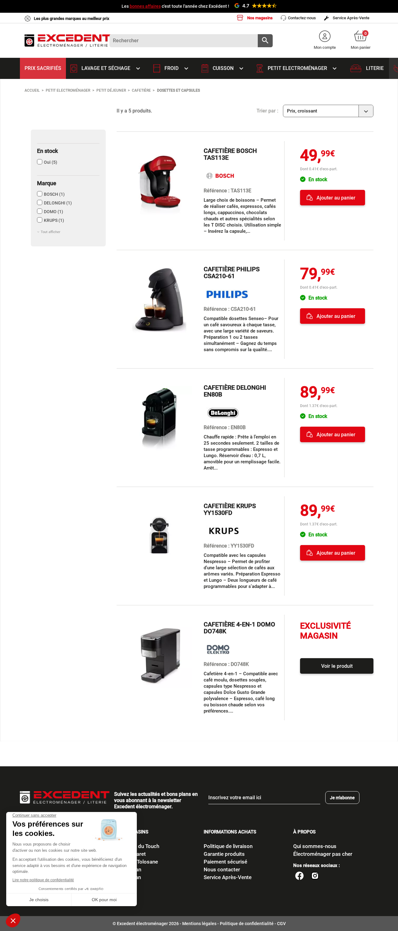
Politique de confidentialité (247, 923)
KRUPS (54, 220)
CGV (281, 923)
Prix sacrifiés (43, 68)
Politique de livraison (228, 846)
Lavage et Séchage (111, 68)
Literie (375, 68)
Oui (50, 162)
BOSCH (54, 194)
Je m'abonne (342, 797)
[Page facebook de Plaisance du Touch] (299, 876)
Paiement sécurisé (225, 862)
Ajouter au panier (335, 198)
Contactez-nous (302, 18)
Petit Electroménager (303, 68)
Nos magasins (259, 18)
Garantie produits (224, 854)
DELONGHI (58, 202)
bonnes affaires (145, 6)
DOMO (53, 211)
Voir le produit (337, 666)
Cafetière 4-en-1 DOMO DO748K (239, 628)
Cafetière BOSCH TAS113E (230, 154)
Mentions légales (199, 923)
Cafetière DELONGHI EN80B (235, 391)
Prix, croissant (329, 111)
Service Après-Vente (350, 18)
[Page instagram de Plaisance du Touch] (315, 876)
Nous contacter (222, 869)
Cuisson (229, 68)
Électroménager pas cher (322, 854)
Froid (177, 68)
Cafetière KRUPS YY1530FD (230, 509)
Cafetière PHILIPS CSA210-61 (232, 272)
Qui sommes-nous (314, 846)
